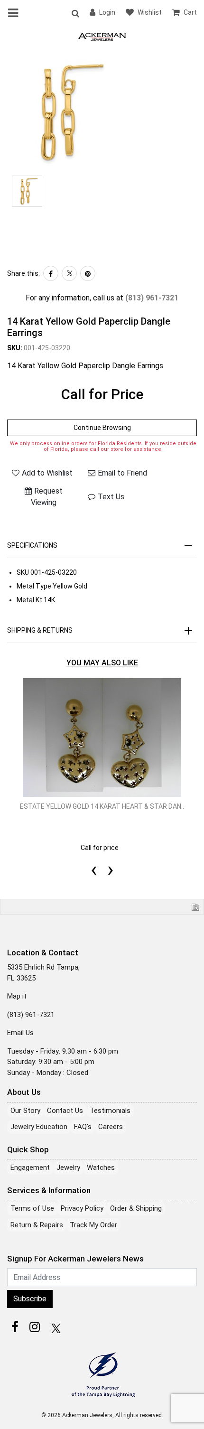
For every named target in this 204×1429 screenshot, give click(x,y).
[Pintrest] (87, 273)
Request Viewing (47, 496)
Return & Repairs (36, 1225)
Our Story (25, 1110)
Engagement (30, 1167)
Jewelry (68, 1167)
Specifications (32, 545)
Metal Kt (29, 600)
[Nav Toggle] (14, 12)
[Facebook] (50, 273)
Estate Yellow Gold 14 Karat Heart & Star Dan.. (102, 806)
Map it (17, 996)
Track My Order (93, 1225)
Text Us (111, 496)
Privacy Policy (82, 1208)
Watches (101, 1167)
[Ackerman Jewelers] (102, 36)
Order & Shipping (136, 1208)
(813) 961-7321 (151, 297)
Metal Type (34, 586)
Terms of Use (32, 1208)
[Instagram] (34, 1327)
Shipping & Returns (40, 630)
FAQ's (83, 1126)
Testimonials (110, 1110)
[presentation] (94, 859)
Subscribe (29, 1298)
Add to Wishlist (47, 472)
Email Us (20, 1032)
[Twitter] (69, 273)
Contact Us (65, 1110)
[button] (75, 12)
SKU (23, 572)
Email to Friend (122, 472)
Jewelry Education (38, 1126)
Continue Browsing (102, 427)
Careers (110, 1126)
